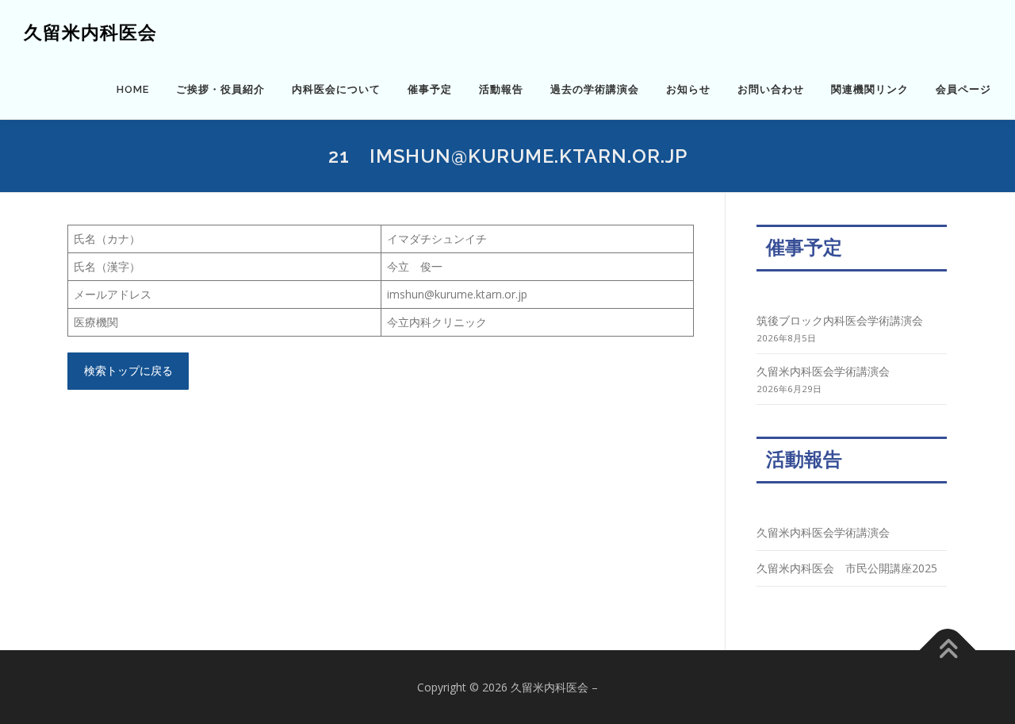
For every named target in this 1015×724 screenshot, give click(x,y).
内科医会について (336, 89)
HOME (133, 89)
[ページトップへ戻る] (948, 650)
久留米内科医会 (90, 32)
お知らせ (688, 89)
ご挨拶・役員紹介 (220, 89)
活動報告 (501, 89)
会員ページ (963, 89)
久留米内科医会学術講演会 (823, 371)
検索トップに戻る (128, 370)
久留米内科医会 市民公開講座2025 (846, 568)
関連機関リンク (870, 89)
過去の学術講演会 (594, 89)
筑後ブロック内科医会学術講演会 (839, 320)
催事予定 (430, 89)
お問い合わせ (770, 89)
